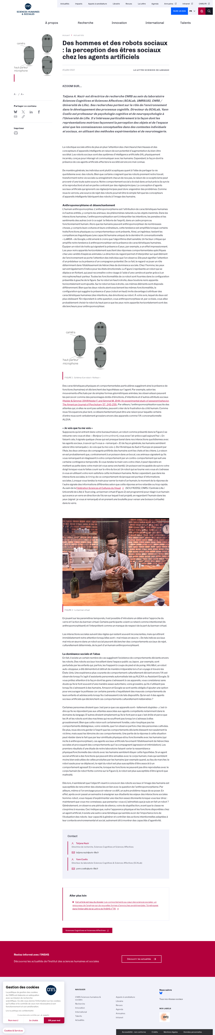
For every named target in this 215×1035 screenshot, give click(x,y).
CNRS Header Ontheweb (201, 11)
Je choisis (33, 1020)
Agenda (155, 4)
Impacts (78, 4)
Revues (129, 4)
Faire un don (179, 11)
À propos (51, 22)
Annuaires (168, 4)
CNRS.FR (203, 4)
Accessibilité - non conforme (134, 1032)
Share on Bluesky (15, 112)
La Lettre (142, 4)
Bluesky (161, 993)
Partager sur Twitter (23, 112)
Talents (185, 22)
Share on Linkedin (31, 112)
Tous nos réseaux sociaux (171, 999)
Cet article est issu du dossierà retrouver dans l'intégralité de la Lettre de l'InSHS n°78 (115, 905)
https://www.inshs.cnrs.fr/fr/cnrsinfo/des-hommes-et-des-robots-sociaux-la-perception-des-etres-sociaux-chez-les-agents (23, 116)
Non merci (13, 1020)
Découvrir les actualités (139, 959)
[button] (14, 1031)
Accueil (66, 35)
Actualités (64, 4)
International (155, 22)
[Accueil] (28, 9)
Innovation (119, 22)
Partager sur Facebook (39, 112)
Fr (190, 11)
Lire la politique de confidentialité (19, 1011)
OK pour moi (54, 1020)
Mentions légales (171, 1032)
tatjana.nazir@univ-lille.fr (87, 852)
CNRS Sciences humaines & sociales (88, 998)
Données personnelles (193, 1032)
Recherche (85, 22)
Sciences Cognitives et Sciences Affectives (86, 930)
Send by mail (15, 116)
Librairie (116, 4)
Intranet (186, 4)
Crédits (155, 1032)
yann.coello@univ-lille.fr (87, 868)
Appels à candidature (97, 4)
